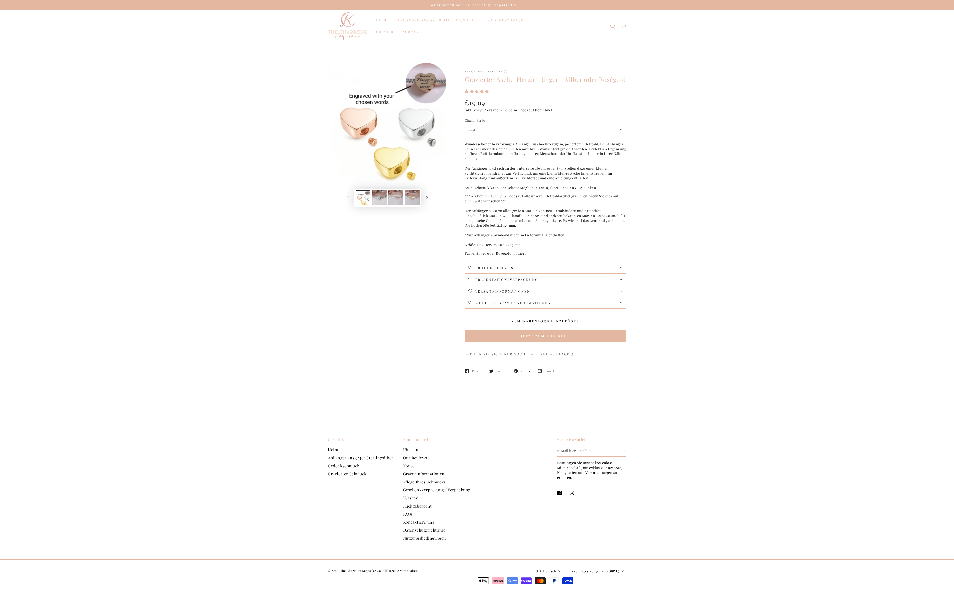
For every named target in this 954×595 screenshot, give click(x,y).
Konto (409, 465)
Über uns (412, 449)
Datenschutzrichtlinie (424, 530)
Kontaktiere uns (418, 522)
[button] (477, 91)
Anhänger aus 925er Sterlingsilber (360, 457)
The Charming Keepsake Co (486, 71)
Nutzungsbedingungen (424, 538)
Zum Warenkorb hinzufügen (545, 321)
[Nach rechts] (426, 197)
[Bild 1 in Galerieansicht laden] (363, 197)
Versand (492, 110)
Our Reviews (415, 457)
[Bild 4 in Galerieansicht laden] (412, 197)
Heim (333, 449)
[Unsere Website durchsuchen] (612, 26)
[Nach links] (348, 197)
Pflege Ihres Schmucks (424, 481)
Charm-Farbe (475, 120)
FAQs (408, 514)
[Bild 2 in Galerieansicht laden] (379, 197)
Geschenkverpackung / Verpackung (437, 489)
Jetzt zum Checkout (545, 336)
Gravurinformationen (424, 473)
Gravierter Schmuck (347, 473)
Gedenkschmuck (343, 465)
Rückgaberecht (417, 506)
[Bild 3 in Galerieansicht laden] (395, 197)
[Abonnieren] (624, 451)
